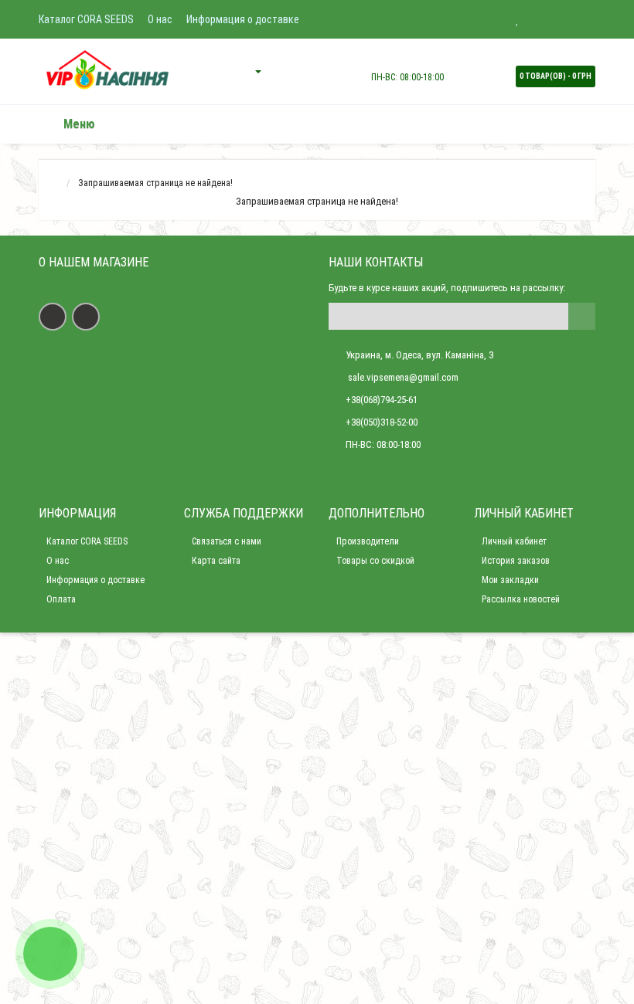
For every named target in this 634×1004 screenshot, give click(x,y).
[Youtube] (86, 317)
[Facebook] (52, 317)
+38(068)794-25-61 (382, 399)
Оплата (61, 599)
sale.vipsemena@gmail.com (402, 377)
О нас (160, 19)
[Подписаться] (581, 316)
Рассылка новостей (521, 599)
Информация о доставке (242, 19)
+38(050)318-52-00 (382, 422)
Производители (367, 541)
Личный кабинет (514, 541)
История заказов (516, 560)
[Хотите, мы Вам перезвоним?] (50, 954)
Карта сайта (216, 560)
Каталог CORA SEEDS (86, 19)
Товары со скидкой (375, 560)
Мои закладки (510, 580)
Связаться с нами (226, 541)
